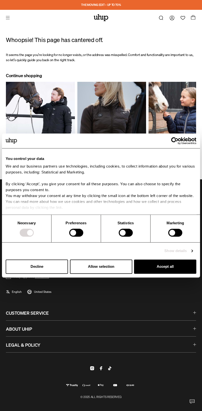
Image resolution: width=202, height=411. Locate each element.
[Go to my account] (171, 17)
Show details (175, 251)
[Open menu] (8, 18)
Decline (37, 266)
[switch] (76, 233)
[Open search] (160, 17)
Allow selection (101, 266)
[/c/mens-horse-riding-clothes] (40, 121)
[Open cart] (192, 17)
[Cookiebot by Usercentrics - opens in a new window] (174, 140)
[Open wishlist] (181, 17)
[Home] (101, 17)
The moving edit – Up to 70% (101, 5)
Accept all (165, 266)
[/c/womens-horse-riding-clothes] (111, 121)
